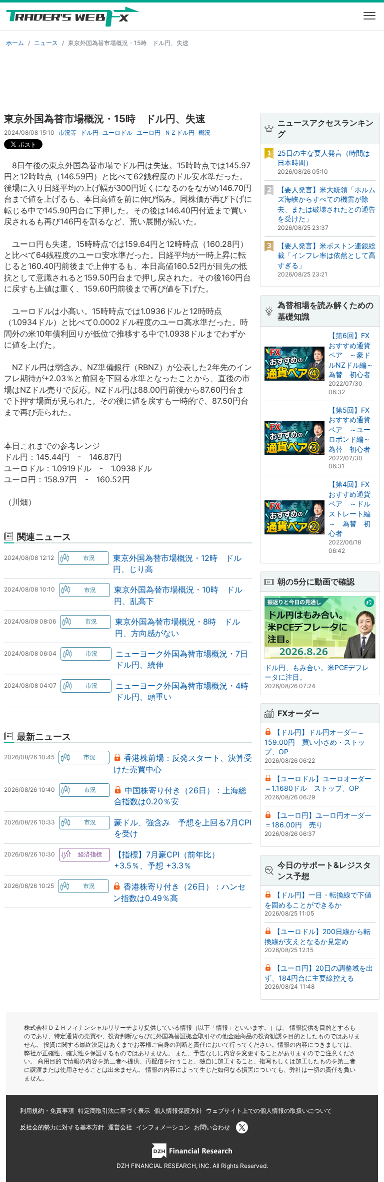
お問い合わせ (212, 1127)
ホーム (15, 43)
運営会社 (120, 1127)
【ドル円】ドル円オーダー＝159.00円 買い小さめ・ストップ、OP (314, 742)
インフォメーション (163, 1127)
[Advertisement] (192, 78)
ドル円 (89, 132)
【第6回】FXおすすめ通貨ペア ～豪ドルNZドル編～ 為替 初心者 (354, 355)
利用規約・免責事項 (47, 1110)
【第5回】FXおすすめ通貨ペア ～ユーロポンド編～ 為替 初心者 (353, 429)
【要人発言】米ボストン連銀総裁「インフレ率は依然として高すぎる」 (327, 255)
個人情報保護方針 (178, 1110)
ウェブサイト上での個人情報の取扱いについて (269, 1110)
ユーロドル (117, 132)
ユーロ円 (148, 132)
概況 (204, 132)
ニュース (46, 43)
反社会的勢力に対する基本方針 (62, 1127)
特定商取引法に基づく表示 (114, 1110)
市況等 (67, 132)
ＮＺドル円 (179, 132)
